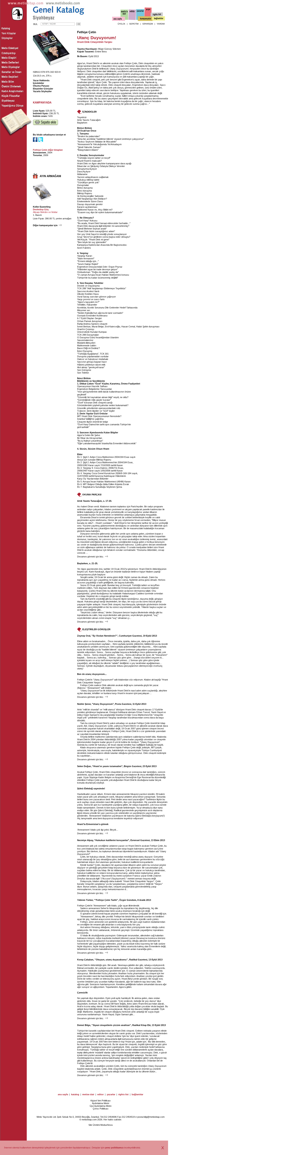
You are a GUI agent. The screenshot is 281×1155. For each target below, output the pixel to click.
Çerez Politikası (100, 1108)
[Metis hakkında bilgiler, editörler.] (124, 15)
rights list (123, 1094)
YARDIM (161, 24)
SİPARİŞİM (147, 24)
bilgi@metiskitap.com (154, 1117)
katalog (75, 1094)
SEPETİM (133, 24)
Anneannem (39, 152)
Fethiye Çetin (86, 32)
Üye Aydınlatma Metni (100, 1106)
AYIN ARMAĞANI (50, 176)
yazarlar (111, 1094)
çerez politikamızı (114, 1147)
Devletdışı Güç (41, 209)
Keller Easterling (42, 207)
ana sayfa (63, 1094)
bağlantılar (137, 1094)
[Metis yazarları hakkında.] (140, 14)
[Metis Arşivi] (148, 14)
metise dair (88, 1094)
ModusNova (106, 1125)
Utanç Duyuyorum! (119, 68)
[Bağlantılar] (158, 19)
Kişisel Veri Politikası (101, 1100)
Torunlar (37, 155)
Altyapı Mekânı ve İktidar (45, 212)
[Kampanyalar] (145, 18)
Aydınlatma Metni (100, 1103)
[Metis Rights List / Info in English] (157, 14)
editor (100, 1094)
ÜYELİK (121, 24)
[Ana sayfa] (118, 19)
